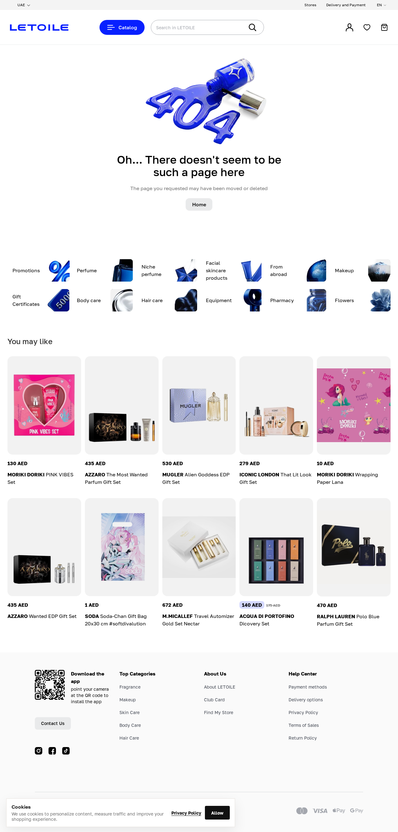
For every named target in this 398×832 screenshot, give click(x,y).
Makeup (127, 699)
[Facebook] (52, 751)
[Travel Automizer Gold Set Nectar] (199, 547)
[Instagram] (38, 751)
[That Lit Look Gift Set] (276, 405)
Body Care (130, 725)
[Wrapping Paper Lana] (354, 405)
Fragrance (130, 686)
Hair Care (129, 738)
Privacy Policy (186, 813)
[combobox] (185, 27)
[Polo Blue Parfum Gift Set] (354, 547)
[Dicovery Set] (276, 547)
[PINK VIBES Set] (44, 405)
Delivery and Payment (346, 4)
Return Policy (303, 738)
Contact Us (53, 723)
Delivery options (306, 699)
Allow (217, 813)
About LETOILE (219, 686)
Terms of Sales (304, 725)
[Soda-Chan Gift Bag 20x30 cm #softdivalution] (122, 547)
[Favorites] (367, 27)
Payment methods (308, 686)
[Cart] (384, 27)
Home (199, 204)
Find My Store (218, 712)
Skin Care (129, 712)
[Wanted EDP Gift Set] (44, 547)
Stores (310, 4)
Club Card (214, 699)
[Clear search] (230, 27)
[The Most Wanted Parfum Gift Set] (122, 405)
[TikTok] (66, 751)
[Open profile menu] (349, 27)
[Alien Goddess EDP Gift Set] (199, 405)
